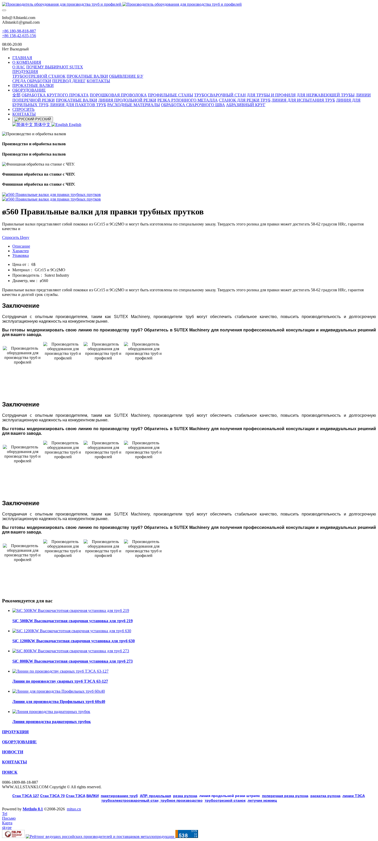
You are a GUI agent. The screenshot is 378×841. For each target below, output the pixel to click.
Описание (21, 246)
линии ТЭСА (354, 796)
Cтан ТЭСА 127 (25, 796)
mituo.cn (74, 809)
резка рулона (185, 796)
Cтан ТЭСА (75, 796)
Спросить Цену (15, 237)
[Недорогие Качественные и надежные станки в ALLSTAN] (189, 4)
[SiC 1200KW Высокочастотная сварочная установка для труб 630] (71, 631)
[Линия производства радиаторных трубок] (51, 711)
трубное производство (181, 800)
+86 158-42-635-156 (19, 35)
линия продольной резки (229, 796)
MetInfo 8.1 (33, 809)
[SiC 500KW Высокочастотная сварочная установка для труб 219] (70, 610)
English (74, 124)
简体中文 (42, 124)
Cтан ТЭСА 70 (52, 796)
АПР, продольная (155, 796)
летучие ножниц (262, 800)
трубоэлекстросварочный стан (129, 800)
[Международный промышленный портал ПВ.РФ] (13, 836)
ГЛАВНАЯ (22, 58)
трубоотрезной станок (225, 800)
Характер (20, 251)
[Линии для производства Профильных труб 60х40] (58, 691)
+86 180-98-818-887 (19, 31)
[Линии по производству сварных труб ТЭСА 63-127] (60, 671)
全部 (16, 95)
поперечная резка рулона (285, 796)
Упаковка (20, 255)
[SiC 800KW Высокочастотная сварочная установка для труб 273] (70, 651)
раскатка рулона (325, 796)
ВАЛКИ (92, 796)
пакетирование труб (119, 796)
